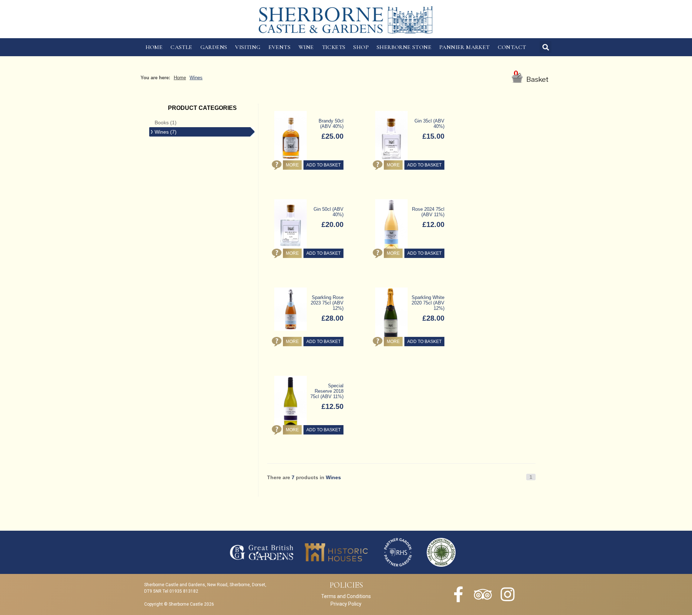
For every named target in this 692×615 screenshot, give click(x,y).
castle (181, 47)
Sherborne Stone (404, 47)
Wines (196, 77)
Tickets (334, 47)
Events (279, 47)
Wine (306, 47)
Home (154, 47)
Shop (361, 47)
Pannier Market (464, 47)
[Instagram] (507, 594)
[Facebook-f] (458, 594)
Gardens (213, 47)
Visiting (247, 47)
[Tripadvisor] (483, 594)
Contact (512, 47)
